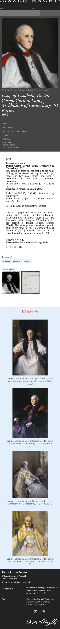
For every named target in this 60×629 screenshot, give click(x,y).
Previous (10, 13)
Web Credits (43, 602)
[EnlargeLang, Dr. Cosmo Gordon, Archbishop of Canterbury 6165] (11, 282)
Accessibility (31, 602)
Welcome (30, 587)
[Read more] (30, 374)
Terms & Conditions (45, 599)
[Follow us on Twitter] (36, 611)
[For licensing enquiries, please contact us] (50, 90)
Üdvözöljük (41, 587)
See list (30, 13)
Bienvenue (52, 587)
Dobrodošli (41, 593)
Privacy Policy (40, 604)
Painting (17, 261)
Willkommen (32, 590)
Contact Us (31, 599)
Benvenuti (30, 593)
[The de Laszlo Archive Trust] (30, 4)
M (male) (28, 261)
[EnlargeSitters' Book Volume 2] (30, 282)
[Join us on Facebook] (28, 611)
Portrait (6, 261)
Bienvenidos (44, 590)
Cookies (29, 604)
